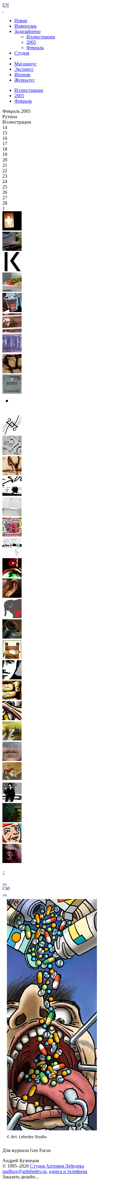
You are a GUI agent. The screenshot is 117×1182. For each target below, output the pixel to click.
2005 (31, 42)
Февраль (35, 47)
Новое (20, 20)
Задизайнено (27, 31)
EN (5, 5)
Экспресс (24, 69)
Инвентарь (25, 26)
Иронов (22, 74)
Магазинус (25, 63)
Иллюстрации (40, 36)
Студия (21, 53)
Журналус (24, 80)
